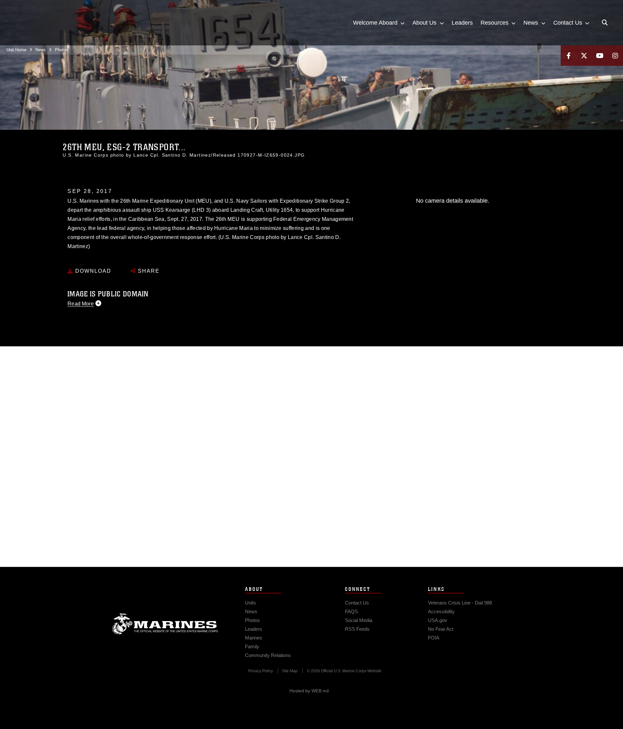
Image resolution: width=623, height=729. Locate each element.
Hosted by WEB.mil (309, 690)
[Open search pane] (605, 22)
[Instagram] (615, 55)
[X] (584, 55)
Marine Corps (165, 624)
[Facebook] (568, 55)
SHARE (148, 271)
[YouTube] (599, 55)
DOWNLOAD (92, 271)
